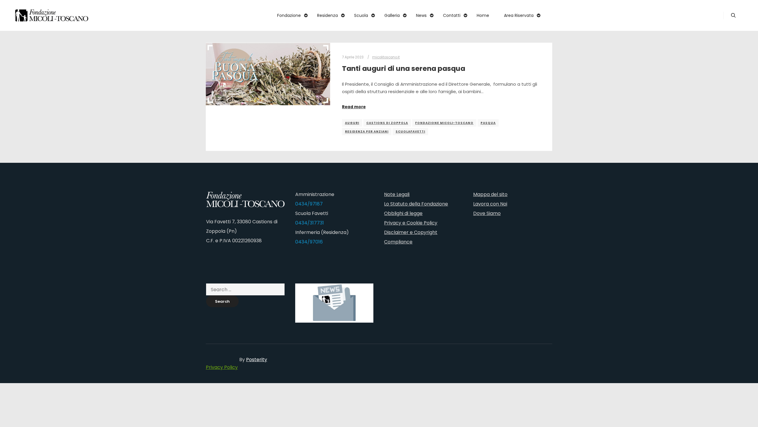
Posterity (256, 359)
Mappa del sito (490, 194)
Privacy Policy (222, 367)
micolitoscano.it (386, 57)
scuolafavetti (410, 131)
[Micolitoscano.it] (52, 15)
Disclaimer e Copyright (410, 232)
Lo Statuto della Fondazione (416, 203)
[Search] (733, 15)
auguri (352, 123)
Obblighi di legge (403, 213)
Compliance (398, 241)
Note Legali (396, 194)
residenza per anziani (366, 131)
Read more (354, 107)
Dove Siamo (487, 213)
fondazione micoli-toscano (444, 123)
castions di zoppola (387, 123)
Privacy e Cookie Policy (410, 222)
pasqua (488, 123)
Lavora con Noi (490, 203)
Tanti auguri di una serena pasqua (403, 68)
